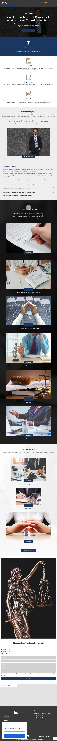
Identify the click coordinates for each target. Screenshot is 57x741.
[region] (14, 730)
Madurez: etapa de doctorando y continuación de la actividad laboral (19, 192)
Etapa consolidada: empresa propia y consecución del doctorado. (18, 195)
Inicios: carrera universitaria (9, 166)
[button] (41, 2)
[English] (45, 2)
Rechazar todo (19, 732)
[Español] (46, 2)
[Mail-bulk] (8, 716)
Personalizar (8, 732)
